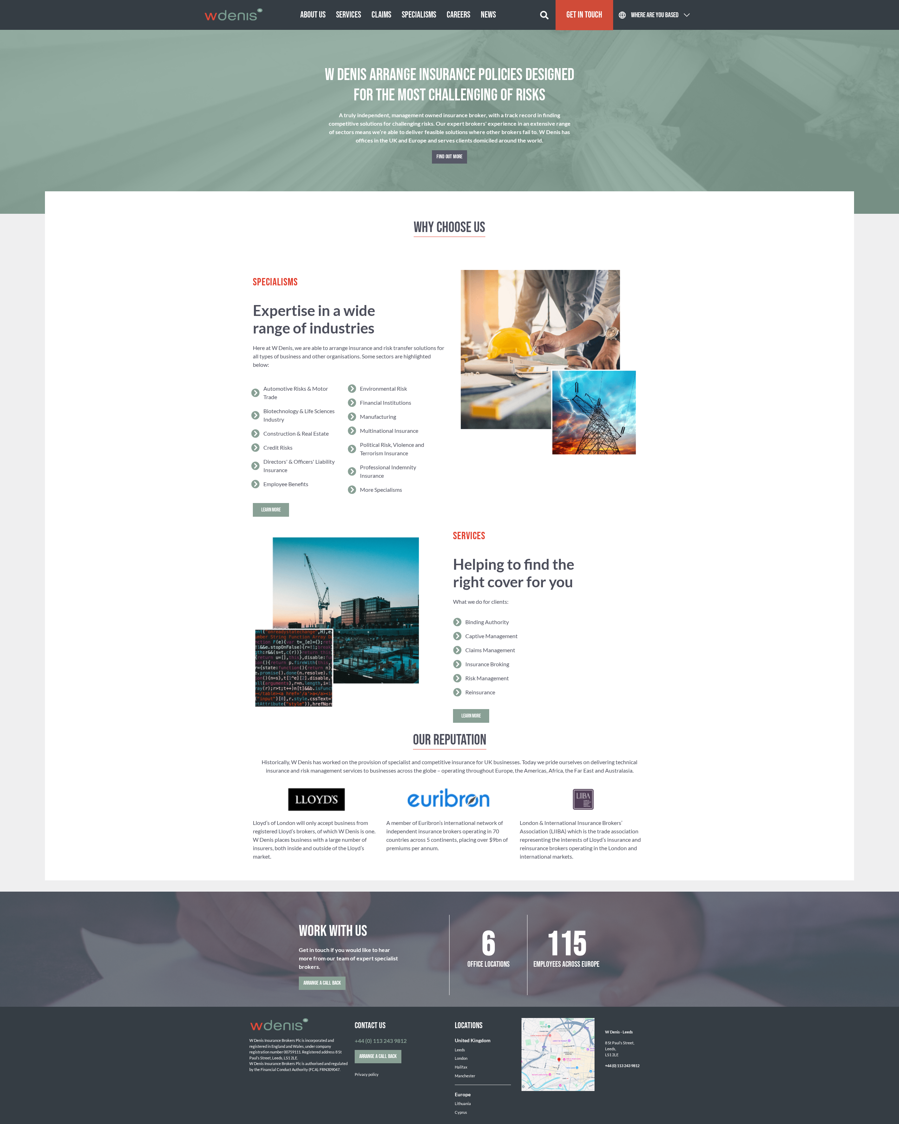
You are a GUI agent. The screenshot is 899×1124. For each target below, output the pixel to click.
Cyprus (461, 1112)
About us (313, 14)
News (488, 14)
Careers (458, 14)
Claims (381, 14)
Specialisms (419, 14)
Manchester (465, 1075)
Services (348, 14)
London (461, 1058)
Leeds (460, 1049)
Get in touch (584, 14)
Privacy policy (367, 1074)
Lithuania (463, 1103)
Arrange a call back (322, 983)
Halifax (461, 1067)
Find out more (449, 156)
